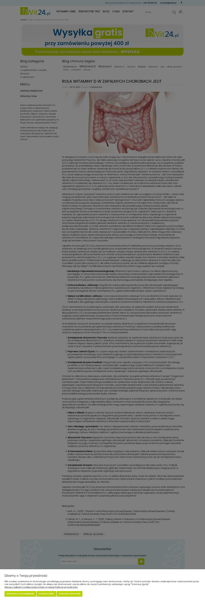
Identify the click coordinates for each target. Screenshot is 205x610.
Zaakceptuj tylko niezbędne (20, 594)
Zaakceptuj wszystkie (69, 594)
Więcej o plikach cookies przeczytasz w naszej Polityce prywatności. (41, 587)
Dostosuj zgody (46, 594)
